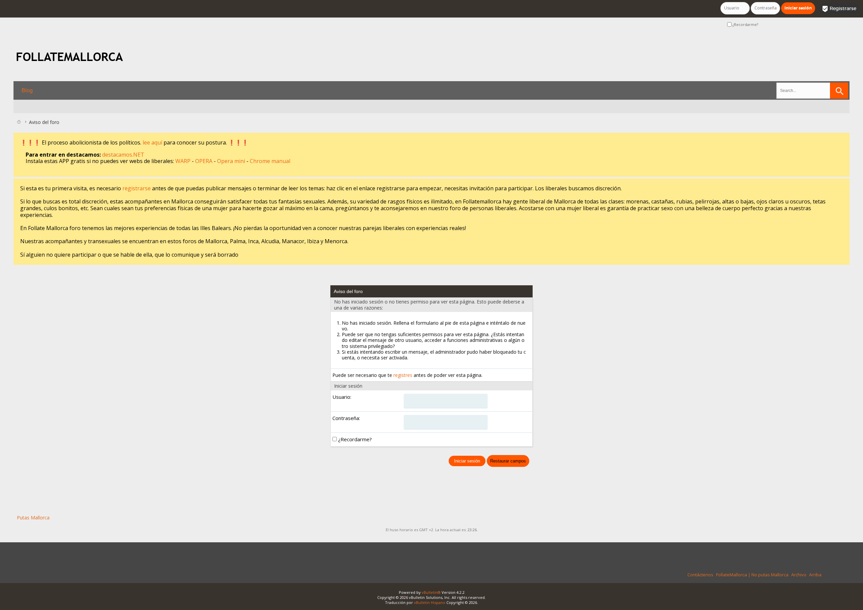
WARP (183, 161)
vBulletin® (431, 592)
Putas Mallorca (33, 517)
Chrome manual (270, 161)
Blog (27, 90)
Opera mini (231, 161)
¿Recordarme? (745, 24)
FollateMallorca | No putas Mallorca (752, 575)
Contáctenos (700, 575)
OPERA (204, 161)
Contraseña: (346, 418)
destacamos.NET (123, 154)
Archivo (798, 575)
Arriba (815, 575)
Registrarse (839, 8)
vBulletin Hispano (429, 602)
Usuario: (341, 397)
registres (402, 375)
